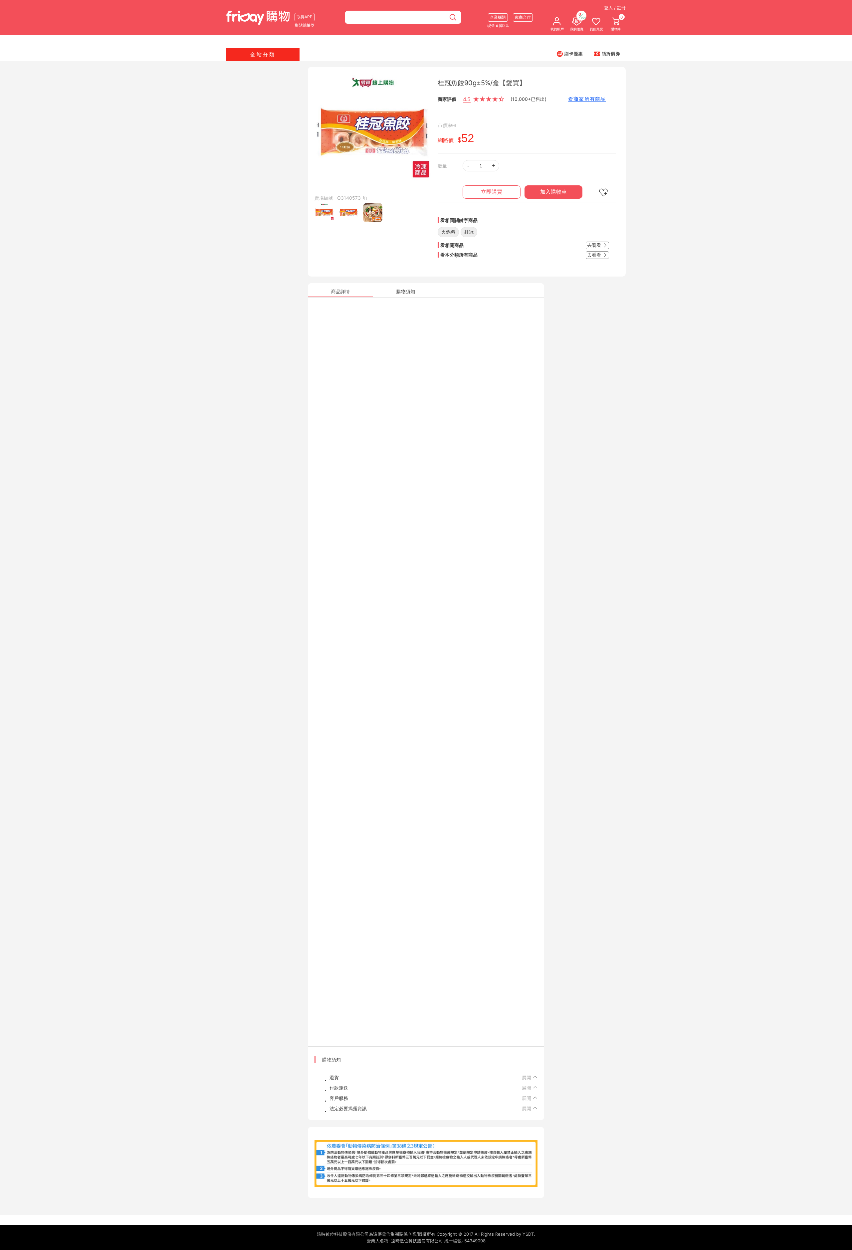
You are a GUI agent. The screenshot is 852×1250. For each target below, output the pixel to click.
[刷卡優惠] (569, 54)
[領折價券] (607, 54)
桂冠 (469, 232)
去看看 (594, 245)
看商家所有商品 (587, 99)
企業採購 (498, 17)
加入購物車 (553, 192)
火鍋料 (448, 232)
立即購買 (491, 192)
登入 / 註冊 (615, 7)
